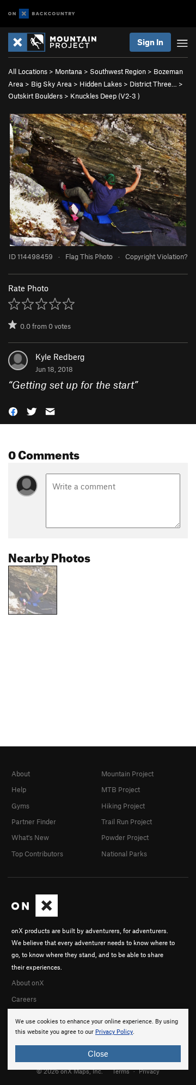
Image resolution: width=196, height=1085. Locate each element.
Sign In (150, 42)
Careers (23, 999)
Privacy (149, 1071)
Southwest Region (118, 71)
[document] (98, 1039)
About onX (27, 982)
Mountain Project (127, 773)
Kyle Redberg (60, 356)
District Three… (153, 83)
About (20, 773)
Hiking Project (123, 805)
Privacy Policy (114, 1031)
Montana (68, 71)
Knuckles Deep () (105, 95)
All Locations (27, 71)
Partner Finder (33, 821)
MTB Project (120, 789)
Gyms (20, 805)
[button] (13, 410)
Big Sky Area (51, 83)
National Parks (124, 853)
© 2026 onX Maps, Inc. (69, 1071)
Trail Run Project (126, 821)
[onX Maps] (34, 914)
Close (98, 1053)
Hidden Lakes (100, 83)
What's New (30, 837)
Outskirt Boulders (35, 95)
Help (18, 789)
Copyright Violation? (156, 256)
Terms (121, 1071)
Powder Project (125, 837)
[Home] (57, 42)
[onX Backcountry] (41, 14)
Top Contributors (37, 853)
